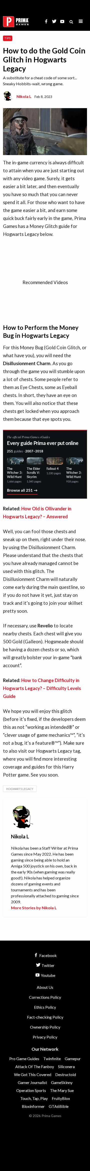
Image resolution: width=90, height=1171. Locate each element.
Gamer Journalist (32, 1082)
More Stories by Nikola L (34, 907)
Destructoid (65, 1074)
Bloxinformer (33, 1106)
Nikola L (24, 96)
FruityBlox (61, 1098)
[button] (80, 21)
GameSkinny (61, 1082)
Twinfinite (52, 1058)
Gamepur (73, 1058)
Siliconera (66, 1066)
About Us (45, 987)
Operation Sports (31, 1090)
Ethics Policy (45, 1007)
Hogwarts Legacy (19, 788)
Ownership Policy (45, 1027)
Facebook (47, 955)
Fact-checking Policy (45, 1017)
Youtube (47, 975)
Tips (7, 38)
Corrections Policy (45, 997)
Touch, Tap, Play (34, 1098)
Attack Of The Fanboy (34, 1066)
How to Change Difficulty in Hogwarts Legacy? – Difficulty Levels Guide (42, 688)
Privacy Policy (45, 1037)
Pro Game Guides (24, 1058)
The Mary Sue (62, 1090)
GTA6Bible (58, 1106)
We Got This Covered (32, 1074)
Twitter (47, 965)
